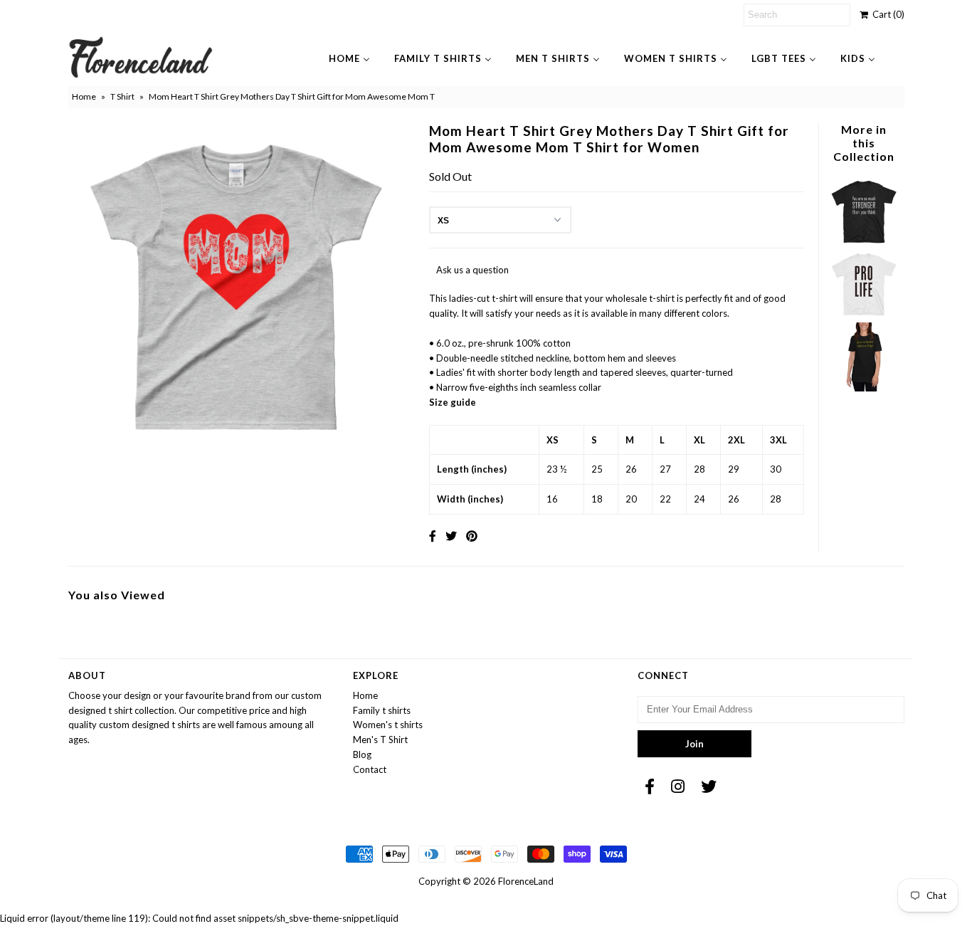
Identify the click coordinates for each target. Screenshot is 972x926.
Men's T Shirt (380, 739)
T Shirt (122, 96)
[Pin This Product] (471, 535)
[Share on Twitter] (451, 535)
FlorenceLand (526, 881)
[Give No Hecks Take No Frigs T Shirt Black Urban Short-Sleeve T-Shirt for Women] (864, 388)
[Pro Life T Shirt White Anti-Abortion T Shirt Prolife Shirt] (864, 314)
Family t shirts (382, 710)
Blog (362, 754)
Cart (886, 14)
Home (84, 96)
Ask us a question (472, 269)
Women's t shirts (388, 724)
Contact (369, 769)
